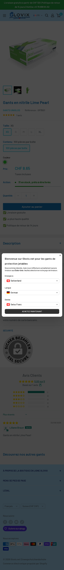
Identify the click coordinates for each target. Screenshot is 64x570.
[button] (32, 280)
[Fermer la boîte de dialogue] (60, 255)
